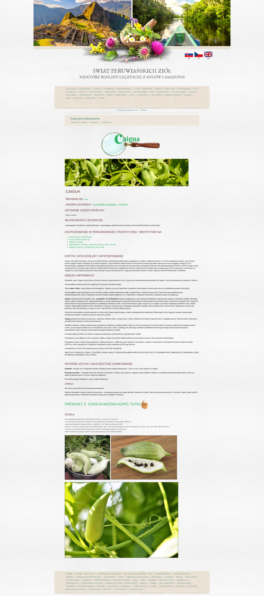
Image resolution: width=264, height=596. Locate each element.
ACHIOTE (97, 89)
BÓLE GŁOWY (90, 574)
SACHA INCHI (156, 95)
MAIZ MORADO (85, 95)
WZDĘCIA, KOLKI (136, 589)
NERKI (135, 580)
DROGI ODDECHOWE (182, 574)
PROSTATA (180, 586)
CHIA (152, 92)
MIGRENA (152, 580)
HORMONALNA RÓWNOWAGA (88, 577)
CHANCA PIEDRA (140, 92)
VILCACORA (78, 98)
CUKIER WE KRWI (73, 580)
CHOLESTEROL (110, 577)
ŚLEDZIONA (113, 586)
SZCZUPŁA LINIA (183, 583)
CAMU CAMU (169, 89)
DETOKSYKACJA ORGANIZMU (109, 574)
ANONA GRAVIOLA (124, 89)
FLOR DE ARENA (95, 92)
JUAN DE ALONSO (179, 92)
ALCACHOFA (71, 89)
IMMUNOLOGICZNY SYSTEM (137, 577)
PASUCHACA (143, 95)
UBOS (68, 98)
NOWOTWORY (94, 589)
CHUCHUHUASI (163, 92)
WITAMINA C (126, 586)
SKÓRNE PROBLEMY (102, 580)
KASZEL (179, 577)
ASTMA (79, 574)
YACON (101, 98)
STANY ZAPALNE (140, 586)
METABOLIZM (182, 580)
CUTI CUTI (83, 92)
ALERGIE (69, 574)
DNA (150, 574)
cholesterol (75, 122)
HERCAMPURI (110, 92)
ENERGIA (69, 577)
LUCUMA (192, 92)
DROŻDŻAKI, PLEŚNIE (121, 580)
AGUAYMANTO (85, 89)
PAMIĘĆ (153, 583)
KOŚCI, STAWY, (191, 577)
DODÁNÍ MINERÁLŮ (163, 574)
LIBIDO (143, 580)
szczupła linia (106, 122)
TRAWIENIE (70, 586)
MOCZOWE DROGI (166, 580)
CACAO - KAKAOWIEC (143, 89)
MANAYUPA (99, 95)
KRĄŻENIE (87, 580)
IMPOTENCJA (156, 577)
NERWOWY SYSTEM (114, 583)
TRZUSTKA (101, 586)
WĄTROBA (168, 577)
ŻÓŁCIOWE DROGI (166, 586)
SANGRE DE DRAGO (173, 95)
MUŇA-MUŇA (121, 95)
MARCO (110, 95)
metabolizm (94, 122)
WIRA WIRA (91, 98)
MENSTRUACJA (72, 583)
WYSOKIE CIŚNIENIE (86, 586)
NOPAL (132, 95)
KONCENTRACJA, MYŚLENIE (92, 583)
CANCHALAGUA (184, 89)
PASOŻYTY (107, 589)
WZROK (153, 586)
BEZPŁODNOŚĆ (131, 583)
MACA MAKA (71, 95)
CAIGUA (158, 89)
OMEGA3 (143, 583)
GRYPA (121, 577)
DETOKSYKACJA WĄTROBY (135, 574)
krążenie (84, 122)
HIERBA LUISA (125, 92)
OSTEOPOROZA (120, 589)
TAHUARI (187, 95)
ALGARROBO (109, 89)
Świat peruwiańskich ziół (128, 110)
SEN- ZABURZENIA (166, 583)
